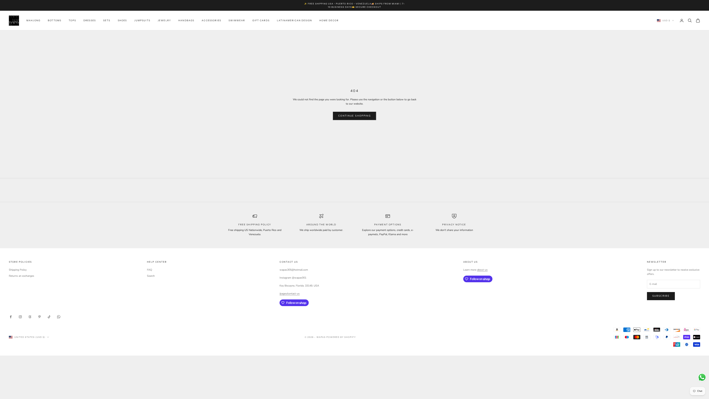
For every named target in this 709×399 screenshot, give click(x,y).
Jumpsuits (142, 20)
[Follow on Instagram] (20, 317)
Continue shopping (354, 115)
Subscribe (660, 296)
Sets (106, 20)
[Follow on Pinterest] (39, 317)
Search (151, 276)
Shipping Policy (18, 270)
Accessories (211, 20)
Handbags (186, 20)
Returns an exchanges (21, 276)
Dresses (89, 20)
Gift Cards (261, 20)
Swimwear (237, 20)
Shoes (122, 20)
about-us (482, 270)
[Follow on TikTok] (49, 317)
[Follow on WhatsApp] (59, 317)
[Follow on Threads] (30, 317)
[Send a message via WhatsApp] (702, 377)
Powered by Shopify (341, 337)
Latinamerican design (294, 20)
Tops (72, 20)
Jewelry (164, 20)
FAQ (149, 270)
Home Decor (329, 20)
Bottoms (54, 20)
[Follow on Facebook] (11, 317)
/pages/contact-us (290, 293)
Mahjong (33, 20)
